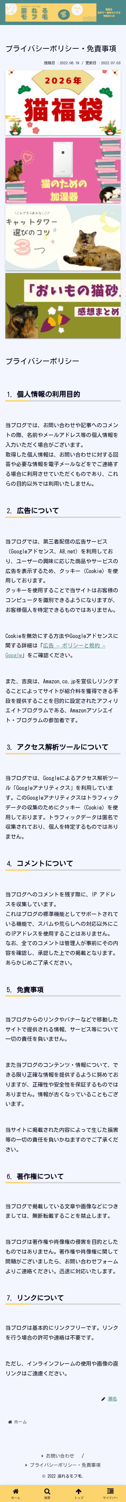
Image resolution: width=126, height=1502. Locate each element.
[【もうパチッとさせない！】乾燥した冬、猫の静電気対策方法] (63, 170)
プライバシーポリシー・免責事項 (65, 1465)
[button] (113, 1070)
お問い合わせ (60, 1456)
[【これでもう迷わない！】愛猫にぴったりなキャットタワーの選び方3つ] (63, 238)
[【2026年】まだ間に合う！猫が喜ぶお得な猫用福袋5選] (63, 102)
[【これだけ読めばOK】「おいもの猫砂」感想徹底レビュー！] (63, 305)
